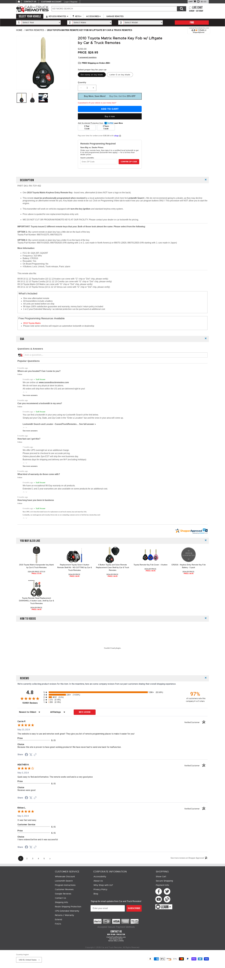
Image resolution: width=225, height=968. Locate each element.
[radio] (112, 692)
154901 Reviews (32, 703)
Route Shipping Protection (68, 906)
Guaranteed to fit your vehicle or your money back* (97, 103)
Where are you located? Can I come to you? (39, 371)
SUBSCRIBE (134, 908)
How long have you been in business (35, 500)
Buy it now (110, 116)
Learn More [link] (118, 123)
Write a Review (84, 712)
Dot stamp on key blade (92, 75)
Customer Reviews (64, 889)
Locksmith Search (136, 198)
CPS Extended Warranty (67, 911)
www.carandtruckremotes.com (54, 382)
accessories (92, 16)
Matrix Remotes (35, 30)
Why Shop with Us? (103, 885)
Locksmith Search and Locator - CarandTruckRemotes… (51, 424)
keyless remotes (57, 16)
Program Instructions (65, 885)
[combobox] (114, 8)
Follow (19, 374)
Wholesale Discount (65, 876)
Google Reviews (63, 893)
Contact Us (60, 898)
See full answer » (87, 424)
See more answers (30, 395)
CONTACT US (30, 2)
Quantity (82, 82)
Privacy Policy (100, 889)
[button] (24, 392)
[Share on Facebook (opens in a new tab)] (26, 755)
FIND (192, 22)
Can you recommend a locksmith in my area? (39, 403)
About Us (98, 881)
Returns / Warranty (64, 915)
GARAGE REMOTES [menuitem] (115, 16)
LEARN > (166, 907)
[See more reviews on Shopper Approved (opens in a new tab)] (35, 755)
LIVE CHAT (197, 8)
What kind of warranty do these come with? (38, 474)
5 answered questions (87, 57)
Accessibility (99, 876)
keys (77, 16)
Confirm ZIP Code (129, 162)
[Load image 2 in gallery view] (32, 98)
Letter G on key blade (120, 75)
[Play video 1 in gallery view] (43, 98)
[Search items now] (181, 8)
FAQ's (58, 924)
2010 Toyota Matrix (32, 323)
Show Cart (161, 876)
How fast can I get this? (28, 439)
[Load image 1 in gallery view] (21, 98)
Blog (95, 893)
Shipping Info (61, 902)
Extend (58, 919)
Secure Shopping (164, 881)
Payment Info (162, 885)
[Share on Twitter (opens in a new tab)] (30, 754)
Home (19, 30)
